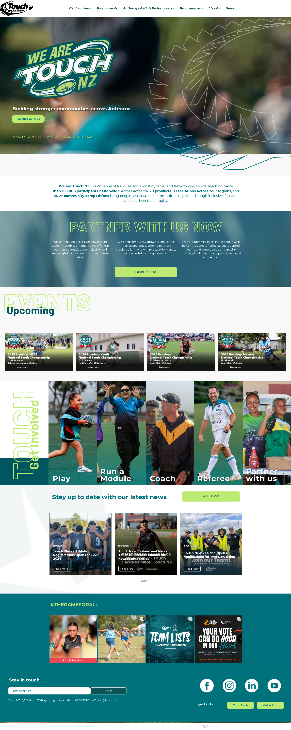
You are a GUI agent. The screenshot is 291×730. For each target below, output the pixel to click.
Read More (61, 568)
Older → (146, 580)
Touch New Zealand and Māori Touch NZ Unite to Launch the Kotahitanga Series (142, 555)
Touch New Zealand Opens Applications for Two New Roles (209, 555)
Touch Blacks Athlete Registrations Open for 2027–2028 (76, 555)
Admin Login (213, 726)
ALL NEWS (211, 496)
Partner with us (145, 271)
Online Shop (270, 705)
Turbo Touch (240, 705)
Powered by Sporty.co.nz (80, 726)
